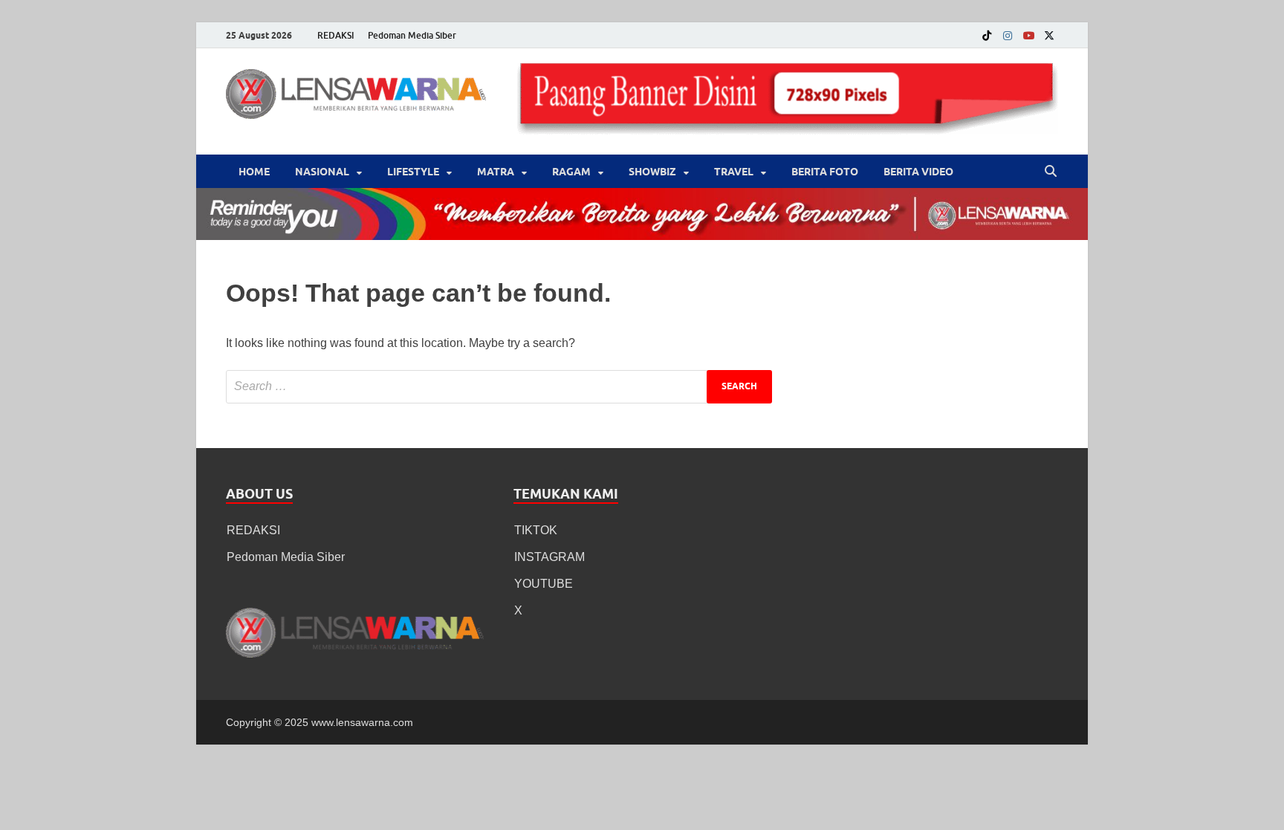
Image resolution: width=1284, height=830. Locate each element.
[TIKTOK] (987, 35)
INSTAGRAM (549, 557)
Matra (495, 172)
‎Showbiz (652, 172)
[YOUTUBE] (1028, 35)
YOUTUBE (543, 583)
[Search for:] (499, 386)
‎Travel (733, 172)
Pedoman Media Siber (412, 35)
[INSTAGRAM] (1007, 35)
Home (254, 172)
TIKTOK (535, 530)
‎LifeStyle (413, 172)
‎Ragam (571, 172)
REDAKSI (335, 35)
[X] (1049, 35)
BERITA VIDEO (918, 172)
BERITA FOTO (824, 172)
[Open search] (1051, 172)
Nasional (322, 172)
